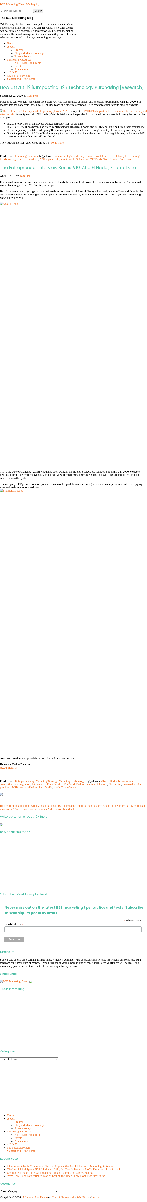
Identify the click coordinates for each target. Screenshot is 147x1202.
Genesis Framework (63, 1197)
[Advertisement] (73, 863)
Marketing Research (26, 156)
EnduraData (83, 784)
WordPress (83, 1197)
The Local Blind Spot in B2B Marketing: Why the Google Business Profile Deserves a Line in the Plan (65, 1169)
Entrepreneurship (24, 781)
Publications (21, 1141)
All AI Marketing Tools (27, 1134)
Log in (95, 1197)
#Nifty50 (12, 1144)
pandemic (53, 159)
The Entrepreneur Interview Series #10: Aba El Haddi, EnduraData (68, 168)
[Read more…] (58, 142)
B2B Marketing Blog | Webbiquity (19, 4)
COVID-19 (106, 156)
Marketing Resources (19, 1131)
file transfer (115, 784)
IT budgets (121, 156)
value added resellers (32, 787)
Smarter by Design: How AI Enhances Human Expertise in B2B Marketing (50, 1172)
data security (39, 784)
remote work (67, 159)
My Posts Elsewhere (18, 1147)
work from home (122, 159)
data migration (22, 784)
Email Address (13, 924)
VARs (48, 787)
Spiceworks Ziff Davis (89, 159)
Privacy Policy (22, 1128)
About (10, 1118)
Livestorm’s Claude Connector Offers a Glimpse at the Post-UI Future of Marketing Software (60, 1166)
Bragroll (19, 1121)
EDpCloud (68, 784)
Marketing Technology (72, 781)
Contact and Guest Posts (21, 1150)
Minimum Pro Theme (35, 1197)
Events (18, 1137)
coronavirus (92, 156)
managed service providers (23, 159)
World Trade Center (65, 787)
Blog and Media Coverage (29, 1125)
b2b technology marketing (69, 156)
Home (10, 1115)
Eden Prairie (54, 784)
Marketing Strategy (46, 781)
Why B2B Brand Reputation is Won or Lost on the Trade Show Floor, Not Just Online (56, 1175)
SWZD (107, 159)
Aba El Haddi (109, 781)
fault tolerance (99, 784)
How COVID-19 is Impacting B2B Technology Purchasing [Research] (72, 87)
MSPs (43, 159)
